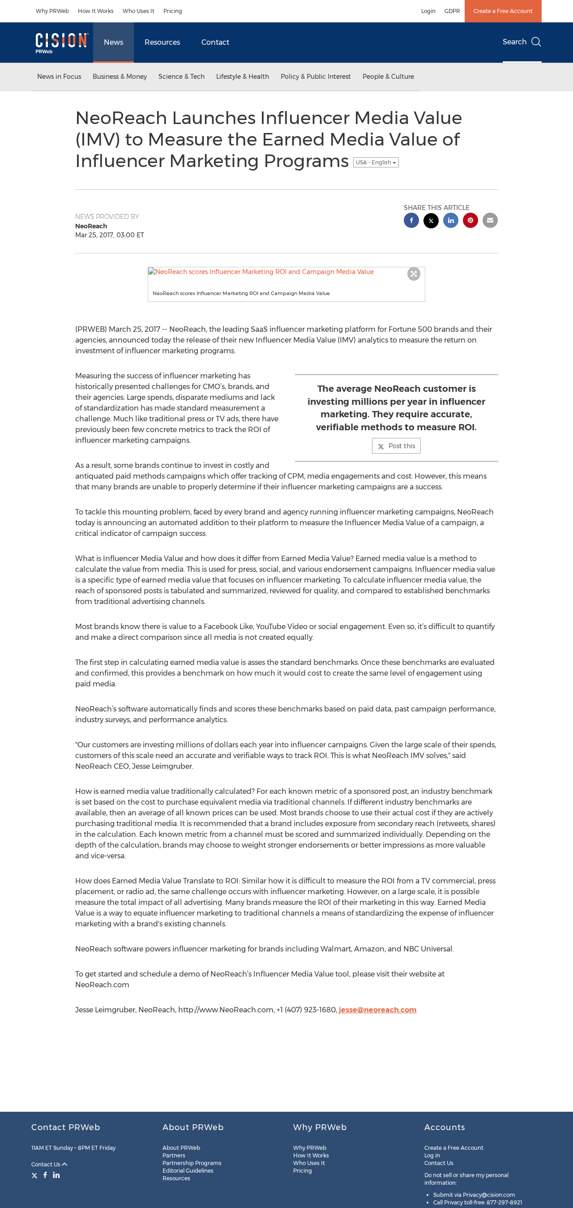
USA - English (374, 162)
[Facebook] (45, 1174)
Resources (162, 42)
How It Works (96, 11)
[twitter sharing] (431, 222)
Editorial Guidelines (188, 1170)
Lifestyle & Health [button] (242, 77)
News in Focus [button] (59, 77)
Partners (173, 1155)
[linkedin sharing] (450, 221)
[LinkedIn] (56, 1174)
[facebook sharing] (411, 221)
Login (428, 11)
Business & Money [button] (120, 77)
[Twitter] (35, 1174)
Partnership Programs (192, 1163)
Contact (215, 42)
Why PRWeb (52, 11)
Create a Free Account (503, 11)
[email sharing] (490, 221)
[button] (286, 271)
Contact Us (46, 1164)
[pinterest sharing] (470, 221)
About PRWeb (181, 1147)
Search (515, 42)
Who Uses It (138, 11)
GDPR (452, 11)
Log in (432, 1155)
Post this (402, 446)
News (113, 42)
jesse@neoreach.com (378, 1010)
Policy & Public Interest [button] (316, 77)
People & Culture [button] (388, 77)
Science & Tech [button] (181, 77)
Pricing (172, 11)
